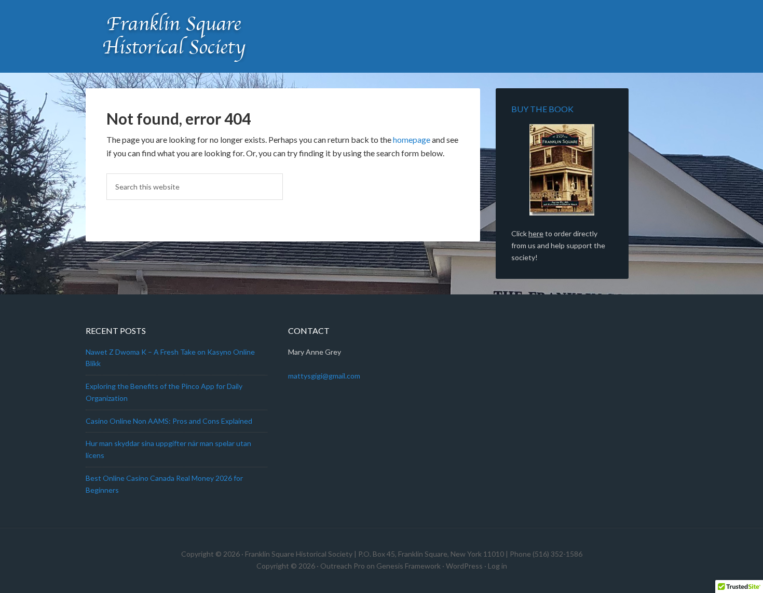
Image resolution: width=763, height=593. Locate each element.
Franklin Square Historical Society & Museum (174, 36)
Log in (497, 565)
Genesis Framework (408, 565)
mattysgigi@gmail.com (324, 375)
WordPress (464, 565)
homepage (411, 139)
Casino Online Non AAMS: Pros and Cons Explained (169, 420)
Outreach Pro (342, 565)
